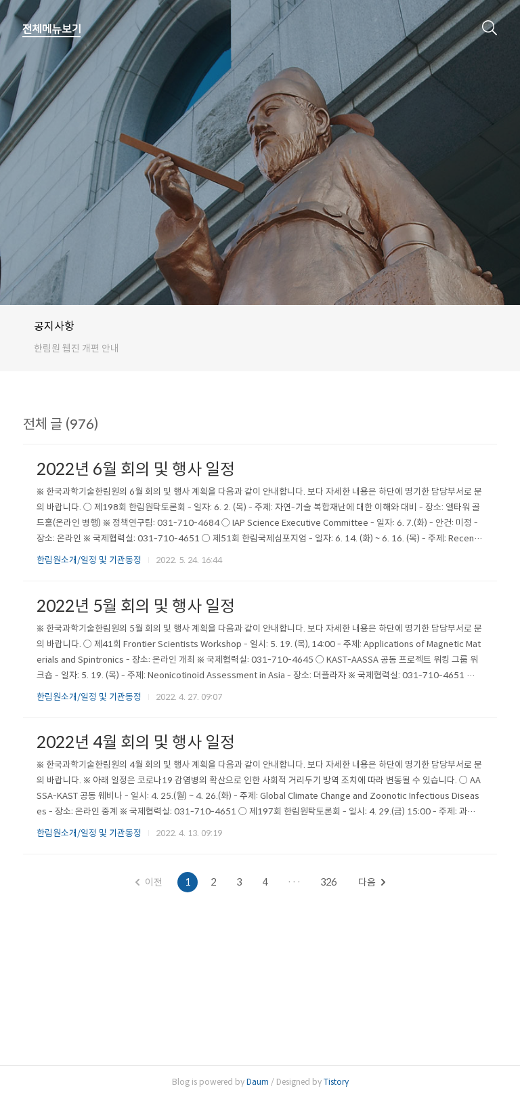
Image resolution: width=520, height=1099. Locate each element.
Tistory (336, 1082)
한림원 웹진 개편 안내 (76, 348)
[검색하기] (489, 27)
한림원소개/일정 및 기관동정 (89, 560)
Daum (257, 1082)
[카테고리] (51, 29)
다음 (367, 882)
